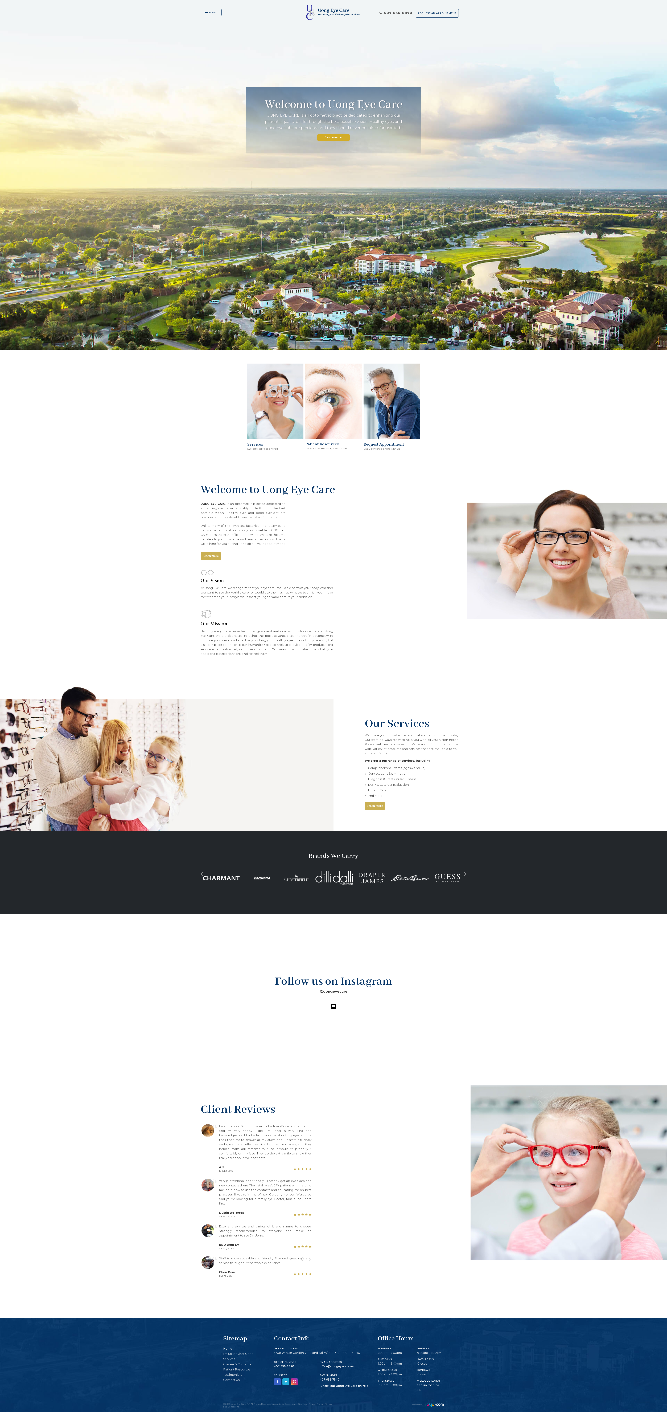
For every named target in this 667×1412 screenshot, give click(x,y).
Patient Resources (236, 1380)
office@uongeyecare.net (337, 1377)
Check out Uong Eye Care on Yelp (344, 1397)
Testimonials (232, 1385)
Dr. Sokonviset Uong (238, 1365)
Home (227, 1359)
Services (229, 1370)
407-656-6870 (398, 13)
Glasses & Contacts (237, 1375)
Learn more (333, 137)
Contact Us (231, 1391)
